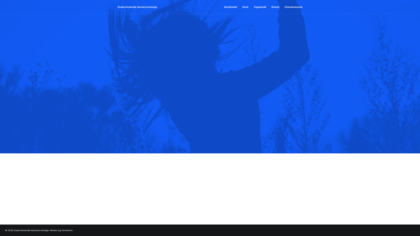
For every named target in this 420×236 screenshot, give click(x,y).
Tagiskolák (260, 7)
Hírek (245, 7)
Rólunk (275, 7)
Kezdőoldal (230, 7)
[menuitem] (231, 7)
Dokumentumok (294, 7)
